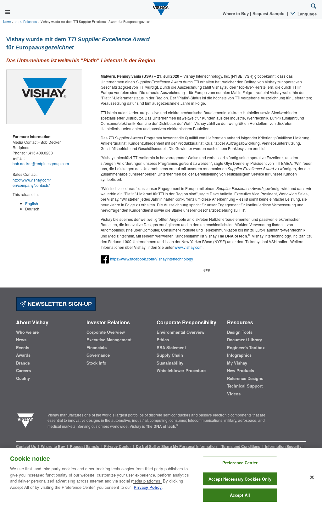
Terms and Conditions (241, 446)
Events (22, 347)
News (7, 22)
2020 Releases (26, 22)
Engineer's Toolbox (246, 347)
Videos (234, 394)
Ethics (163, 340)
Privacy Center (118, 446)
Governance (98, 355)
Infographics (239, 355)
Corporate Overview (105, 332)
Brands (23, 363)
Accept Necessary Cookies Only (239, 479)
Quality (23, 378)
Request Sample (85, 446)
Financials (96, 347)
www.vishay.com (189, 247)
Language (306, 14)
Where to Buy (236, 13)
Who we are (27, 332)
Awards (23, 355)
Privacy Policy (148, 487)
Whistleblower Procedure (181, 370)
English (31, 203)
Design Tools (240, 332)
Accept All (240, 495)
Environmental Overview (180, 332)
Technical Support (245, 386)
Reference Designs (245, 378)
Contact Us (26, 446)
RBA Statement (171, 347)
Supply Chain (170, 355)
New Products (240, 370)
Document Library (244, 340)
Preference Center (240, 463)
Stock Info (96, 363)
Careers (23, 370)
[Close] (312, 477)
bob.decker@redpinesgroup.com (41, 163)
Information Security (284, 446)
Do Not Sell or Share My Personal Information (177, 446)
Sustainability (170, 363)
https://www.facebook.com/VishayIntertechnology (151, 258)
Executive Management (108, 340)
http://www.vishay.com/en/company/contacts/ (32, 182)
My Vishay (237, 363)
